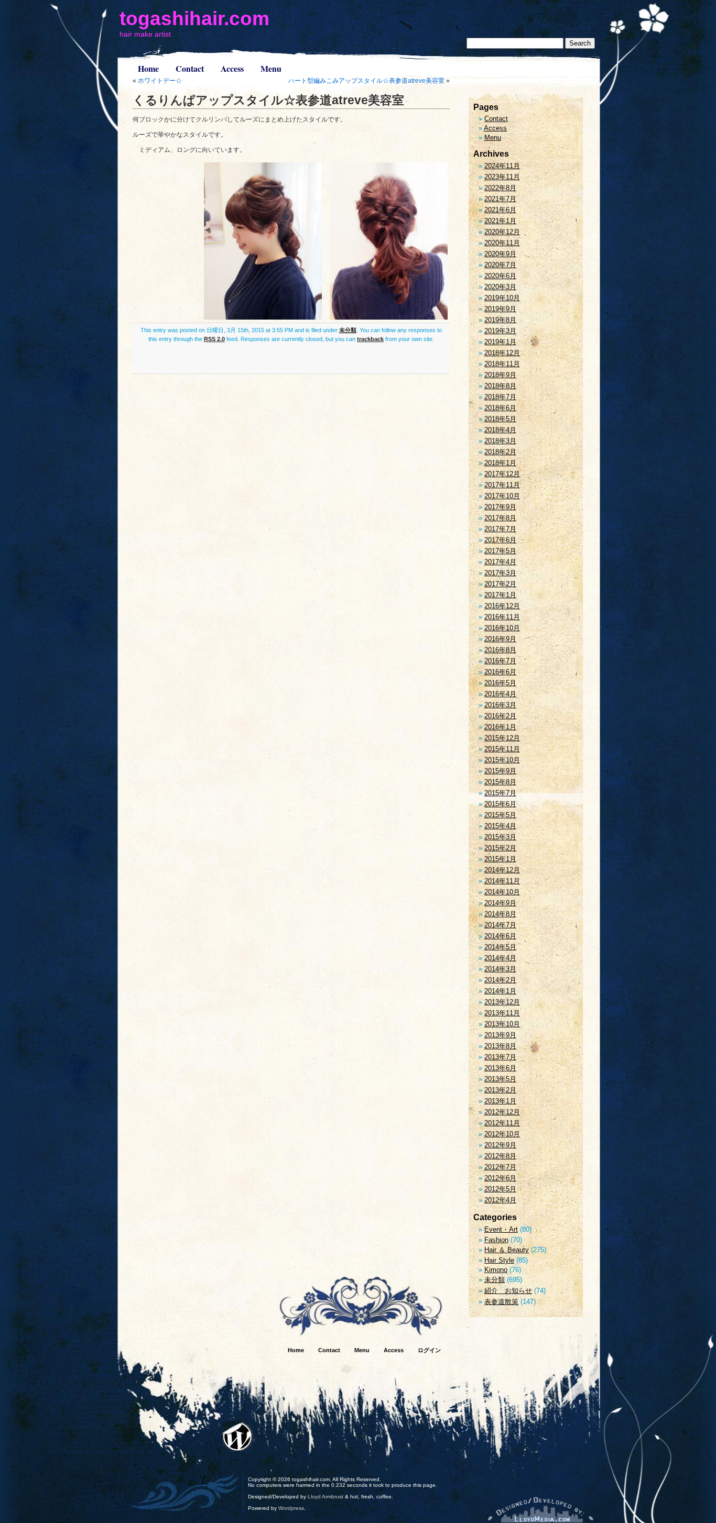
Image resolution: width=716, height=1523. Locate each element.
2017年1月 (500, 595)
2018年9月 (500, 375)
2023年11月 (502, 177)
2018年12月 (502, 353)
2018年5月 (500, 419)
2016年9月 (500, 639)
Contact (190, 68)
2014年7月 (500, 925)
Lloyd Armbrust (325, 1496)
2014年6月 (500, 936)
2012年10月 (502, 1134)
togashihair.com (194, 18)
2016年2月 (500, 716)
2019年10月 (502, 298)
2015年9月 (500, 771)
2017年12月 (502, 474)
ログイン (429, 1350)
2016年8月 (500, 650)
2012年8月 (500, 1156)
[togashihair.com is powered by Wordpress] (237, 1436)
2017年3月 (500, 573)
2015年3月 (500, 837)
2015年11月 (502, 749)
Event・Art (501, 1229)
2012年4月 (500, 1200)
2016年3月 (500, 705)
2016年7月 (500, 661)
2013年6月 (500, 1068)
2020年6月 (500, 276)
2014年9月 (500, 903)
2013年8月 (500, 1046)
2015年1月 (500, 859)
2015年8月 (500, 782)
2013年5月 (500, 1079)
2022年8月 (500, 188)
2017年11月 (502, 485)
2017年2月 (500, 584)
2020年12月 (502, 232)
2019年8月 (500, 320)
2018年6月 (500, 408)
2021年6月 (500, 210)
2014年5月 (500, 947)
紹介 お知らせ (508, 1291)
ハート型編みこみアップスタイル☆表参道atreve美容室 (366, 80)
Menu (271, 68)
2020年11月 (502, 243)
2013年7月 (500, 1057)
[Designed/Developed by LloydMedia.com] (540, 1509)
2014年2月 (500, 980)
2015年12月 (502, 738)
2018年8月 (500, 386)
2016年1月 (500, 727)
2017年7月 (500, 529)
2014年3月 (500, 969)
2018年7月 (500, 397)
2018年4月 (500, 430)
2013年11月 (502, 1013)
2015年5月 (500, 815)
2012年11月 (502, 1123)
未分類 (347, 330)
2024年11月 (502, 166)
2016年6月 (500, 672)
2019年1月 (500, 342)
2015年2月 (500, 848)
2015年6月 (500, 804)
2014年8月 (500, 914)
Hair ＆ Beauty (506, 1250)
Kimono (495, 1270)
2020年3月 (500, 287)
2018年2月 (500, 452)
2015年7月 (500, 793)
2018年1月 (500, 463)
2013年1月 (500, 1101)
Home (148, 68)
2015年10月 (502, 760)
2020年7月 (500, 265)
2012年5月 (500, 1189)
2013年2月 (500, 1090)
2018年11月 (502, 364)
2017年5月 (500, 551)
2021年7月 (500, 199)
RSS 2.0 (214, 339)
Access (232, 68)
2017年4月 (500, 562)
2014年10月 (502, 892)
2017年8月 (500, 518)
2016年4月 (500, 694)
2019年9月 (500, 309)
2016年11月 (502, 617)
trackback (370, 339)
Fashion (496, 1240)
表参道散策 (501, 1302)
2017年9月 (500, 507)
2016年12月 (502, 606)
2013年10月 (502, 1024)
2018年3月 (500, 441)
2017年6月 (500, 540)
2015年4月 (500, 826)
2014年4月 (500, 958)
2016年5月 (500, 683)
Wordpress (291, 1508)
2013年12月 (502, 1002)
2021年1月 (500, 221)
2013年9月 (500, 1035)
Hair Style (499, 1260)
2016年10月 (502, 628)
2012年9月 (500, 1145)
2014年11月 (502, 881)
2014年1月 (500, 991)
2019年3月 (500, 331)
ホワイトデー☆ (160, 80)
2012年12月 (502, 1112)
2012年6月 (500, 1178)
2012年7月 (500, 1167)
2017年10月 (502, 496)
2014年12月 (502, 870)
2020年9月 (500, 254)
